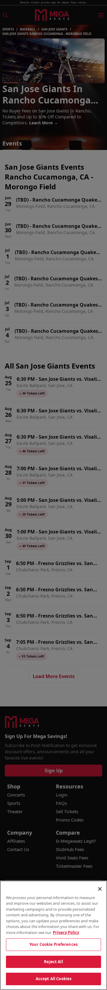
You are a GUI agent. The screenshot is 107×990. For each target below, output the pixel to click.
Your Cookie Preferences (53, 944)
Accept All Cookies (53, 978)
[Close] (99, 888)
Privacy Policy (66, 932)
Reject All (53, 961)
